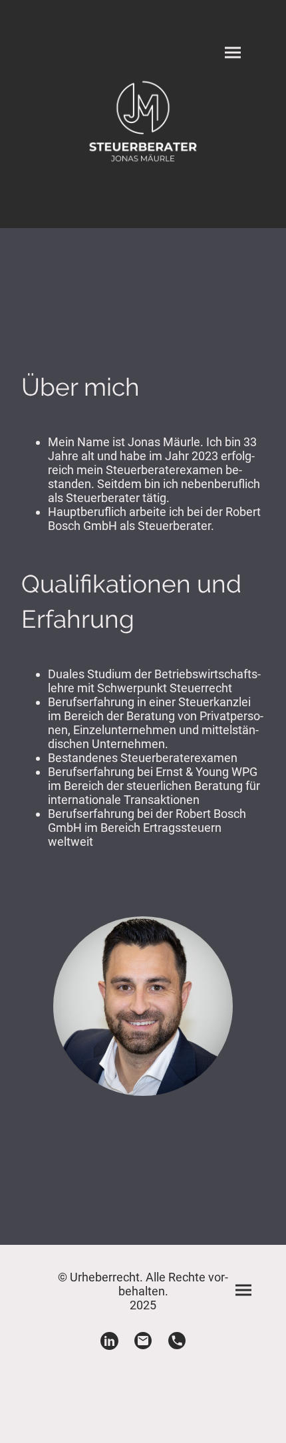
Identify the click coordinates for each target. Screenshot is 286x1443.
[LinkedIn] (109, 1341)
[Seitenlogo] (143, 122)
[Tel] (177, 1341)
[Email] (143, 1341)
